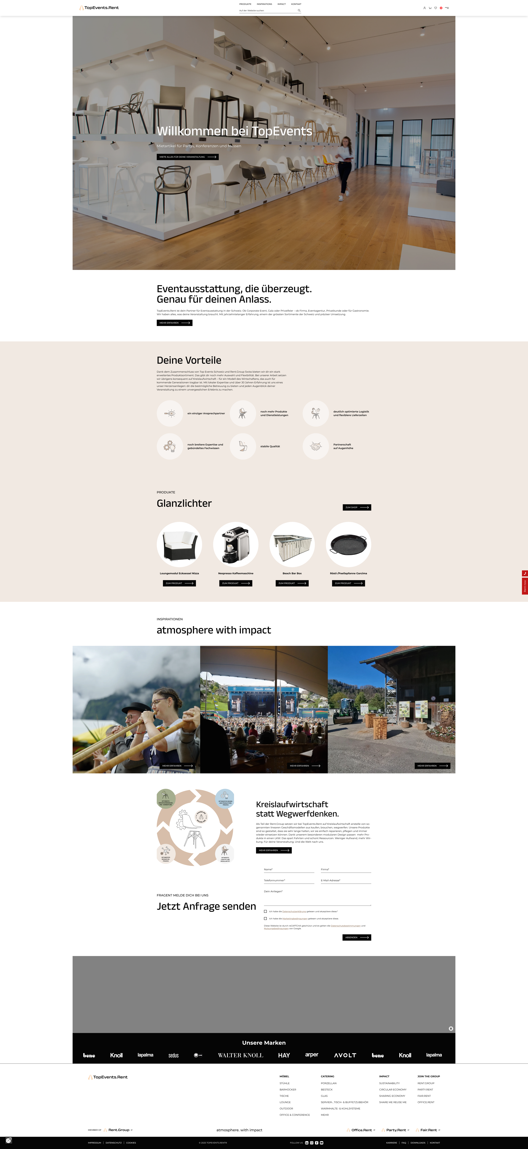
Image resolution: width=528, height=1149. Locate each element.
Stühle (285, 1083)
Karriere (391, 1142)
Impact (281, 4)
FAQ (404, 1142)
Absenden (351, 937)
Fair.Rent (424, 1095)
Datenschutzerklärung (294, 911)
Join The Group (429, 1076)
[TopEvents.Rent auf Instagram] (311, 1142)
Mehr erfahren (169, 322)
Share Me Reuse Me (393, 1102)
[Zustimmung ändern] (9, 1140)
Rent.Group (426, 1083)
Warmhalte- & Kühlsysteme (340, 1108)
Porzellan (329, 1083)
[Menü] (447, 8)
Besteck (327, 1089)
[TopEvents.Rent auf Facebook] (316, 1142)
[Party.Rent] (395, 1130)
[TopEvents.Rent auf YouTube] (321, 1142)
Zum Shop (351, 507)
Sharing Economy (392, 1095)
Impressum (94, 1142)
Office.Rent (426, 1102)
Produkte (245, 4)
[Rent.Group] (118, 1130)
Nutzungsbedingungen (276, 928)
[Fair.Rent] (428, 1130)
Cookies (131, 1142)
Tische (284, 1095)
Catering (327, 1076)
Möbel (284, 1076)
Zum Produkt (174, 583)
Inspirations (264, 4)
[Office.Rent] (361, 1130)
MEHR (325, 1114)
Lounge (285, 1102)
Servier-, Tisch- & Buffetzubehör (344, 1102)
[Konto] (424, 8)
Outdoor (286, 1108)
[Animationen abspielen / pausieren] (451, 1028)
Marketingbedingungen (295, 918)
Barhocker (288, 1089)
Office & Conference (295, 1114)
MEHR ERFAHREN (171, 765)
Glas (324, 1095)
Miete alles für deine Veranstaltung (182, 157)
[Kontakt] (525, 573)
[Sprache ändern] (441, 8)
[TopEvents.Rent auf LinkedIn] (306, 1142)
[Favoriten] (435, 8)
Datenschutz (114, 1142)
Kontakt (296, 4)
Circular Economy (392, 1089)
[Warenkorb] (430, 8)
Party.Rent (425, 1089)
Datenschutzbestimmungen (346, 925)
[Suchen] (299, 10)
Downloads (418, 1142)
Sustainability (389, 1083)
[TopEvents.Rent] (99, 8)
